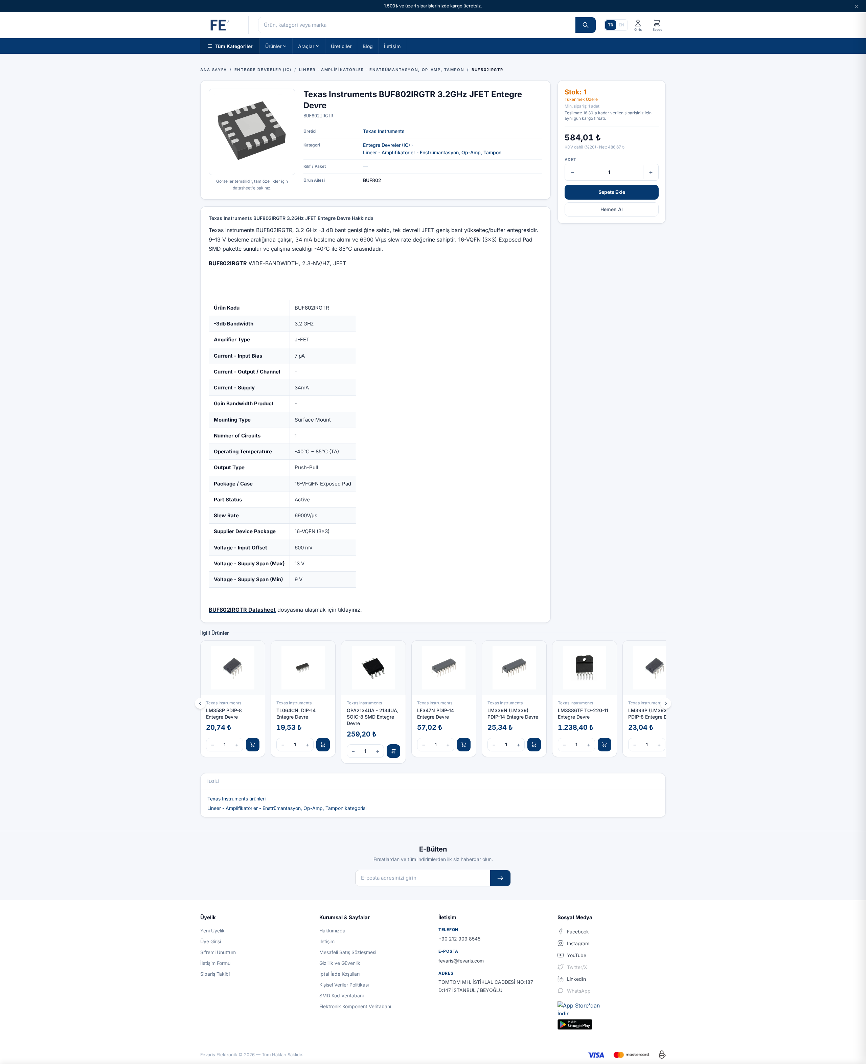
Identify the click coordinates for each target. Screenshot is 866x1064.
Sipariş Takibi (215, 974)
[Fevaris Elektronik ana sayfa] (219, 25)
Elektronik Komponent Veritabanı (355, 1006)
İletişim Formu (215, 963)
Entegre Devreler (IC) (386, 145)
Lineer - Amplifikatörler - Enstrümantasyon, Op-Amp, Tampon (432, 152)
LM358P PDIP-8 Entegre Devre (224, 713)
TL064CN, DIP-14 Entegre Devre (296, 713)
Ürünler (273, 46)
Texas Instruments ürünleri (236, 798)
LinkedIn (576, 979)
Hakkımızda (332, 930)
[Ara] (585, 25)
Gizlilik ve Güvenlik (339, 963)
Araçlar (306, 46)
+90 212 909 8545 (459, 939)
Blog (368, 46)
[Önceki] (200, 703)
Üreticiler (341, 46)
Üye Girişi (210, 941)
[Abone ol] (500, 878)
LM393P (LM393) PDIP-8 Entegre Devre (652, 713)
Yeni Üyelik (212, 930)
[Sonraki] (665, 703)
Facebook (578, 931)
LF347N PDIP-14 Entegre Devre (435, 713)
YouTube (576, 955)
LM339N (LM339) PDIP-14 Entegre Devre (512, 713)
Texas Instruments (384, 131)
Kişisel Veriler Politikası (344, 985)
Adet (570, 159)
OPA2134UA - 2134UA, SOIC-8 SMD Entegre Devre (372, 716)
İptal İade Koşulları (339, 974)
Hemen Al (611, 209)
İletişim (392, 46)
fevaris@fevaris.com (461, 961)
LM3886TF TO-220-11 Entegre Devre (583, 713)
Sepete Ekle (611, 192)
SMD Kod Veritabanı (341, 995)
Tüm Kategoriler (234, 46)
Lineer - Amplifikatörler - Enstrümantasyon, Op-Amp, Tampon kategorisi (286, 808)
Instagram (578, 943)
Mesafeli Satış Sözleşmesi (347, 952)
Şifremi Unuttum (218, 952)
